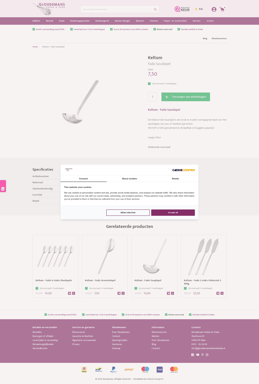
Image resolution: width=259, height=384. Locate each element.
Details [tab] (175, 178)
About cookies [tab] (129, 178)
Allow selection (128, 212)
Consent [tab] (83, 178)
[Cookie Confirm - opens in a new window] (183, 170)
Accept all (173, 212)
